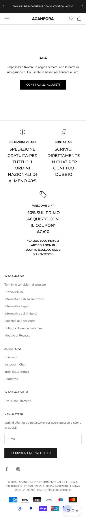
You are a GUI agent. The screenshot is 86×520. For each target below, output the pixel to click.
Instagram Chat (15, 364)
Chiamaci (10, 357)
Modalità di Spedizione (19, 321)
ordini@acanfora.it (16, 372)
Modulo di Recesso (17, 335)
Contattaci (11, 379)
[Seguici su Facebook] (6, 469)
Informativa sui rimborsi (20, 313)
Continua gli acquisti (43, 85)
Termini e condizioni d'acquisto (25, 284)
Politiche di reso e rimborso (23, 328)
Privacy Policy (13, 292)
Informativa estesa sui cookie (24, 299)
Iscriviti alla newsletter (31, 453)
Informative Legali (16, 306)
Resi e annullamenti (17, 401)
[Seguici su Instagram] (18, 469)
